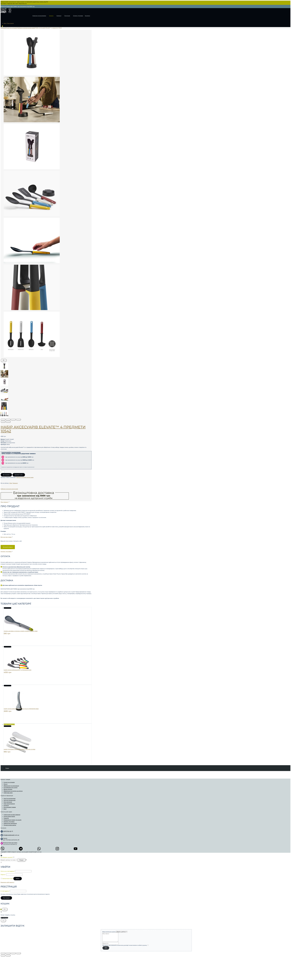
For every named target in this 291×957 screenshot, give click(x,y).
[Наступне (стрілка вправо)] (8, 955)
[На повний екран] (8, 953)
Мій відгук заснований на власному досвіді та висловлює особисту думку (124, 945)
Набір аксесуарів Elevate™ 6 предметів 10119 (17, 670)
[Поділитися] (13, 953)
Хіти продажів (8, 802)
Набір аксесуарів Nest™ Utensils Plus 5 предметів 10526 (21, 708)
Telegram (15, 483)
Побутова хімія (8, 792)
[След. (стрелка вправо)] (8, 422)
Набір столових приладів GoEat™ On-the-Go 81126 (19, 749)
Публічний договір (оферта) (12, 814)
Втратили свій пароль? (7, 882)
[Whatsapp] (39, 849)
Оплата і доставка (6, 551)
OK (106, 948)
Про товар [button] (8, 608)
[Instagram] (57, 849)
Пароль (3, 874)
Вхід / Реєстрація (9, 23)
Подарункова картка (10, 825)
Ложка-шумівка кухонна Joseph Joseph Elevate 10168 (20, 631)
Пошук (21, 860)
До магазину (4, 918)
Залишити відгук (8, 547)
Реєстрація (6, 898)
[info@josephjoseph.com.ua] (2, 835)
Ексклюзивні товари (10, 807)
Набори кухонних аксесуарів (26, 28)
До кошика (6, 474)
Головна (3, 28)
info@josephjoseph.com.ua (11, 835)
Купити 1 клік (19, 474)
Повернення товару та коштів (12, 820)
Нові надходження (9, 803)
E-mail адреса (5, 891)
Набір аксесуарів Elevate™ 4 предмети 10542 (43, 429)
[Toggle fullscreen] (13, 419)
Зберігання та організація (11, 786)
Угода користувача (9, 816)
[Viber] (2, 849)
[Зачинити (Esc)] (18, 953)
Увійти (17, 878)
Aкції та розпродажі (9, 798)
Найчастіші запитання (10, 823)
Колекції (6, 805)
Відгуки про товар (6, 537)
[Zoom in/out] (18, 419)
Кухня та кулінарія (11, 28)
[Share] (8, 419)
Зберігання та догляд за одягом (13, 791)
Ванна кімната (8, 789)
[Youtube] (75, 849)
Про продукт (5, 502)
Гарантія (6, 818)
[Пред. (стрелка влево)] (3, 422)
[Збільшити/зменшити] (3, 953)
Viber (10, 483)
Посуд (5, 784)
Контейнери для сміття (10, 787)
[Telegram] (21, 849)
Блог (5, 809)
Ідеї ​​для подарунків (9, 800)
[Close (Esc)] (3, 419)
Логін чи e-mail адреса (8, 871)
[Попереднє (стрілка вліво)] (3, 955)
